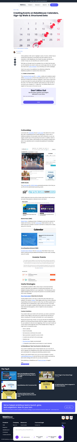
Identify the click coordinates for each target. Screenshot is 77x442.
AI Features (5, 432)
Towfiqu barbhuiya (20, 48)
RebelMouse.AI (6, 430)
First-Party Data (26, 296)
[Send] (60, 437)
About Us (45, 4)
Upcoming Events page (28, 76)
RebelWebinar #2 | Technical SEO (27, 385)
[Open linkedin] (62, 425)
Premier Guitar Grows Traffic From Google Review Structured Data (26, 395)
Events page (40, 132)
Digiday (33, 300)
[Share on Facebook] (15, 60)
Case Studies (24, 425)
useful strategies (32, 66)
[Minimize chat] (64, 427)
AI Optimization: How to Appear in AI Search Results (65, 385)
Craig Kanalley (20, 51)
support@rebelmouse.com (27, 356)
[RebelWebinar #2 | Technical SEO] (9, 385)
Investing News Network (26, 250)
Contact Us (37, 425)
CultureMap (31, 132)
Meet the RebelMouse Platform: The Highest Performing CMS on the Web (26, 375)
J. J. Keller (38, 76)
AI (23, 343)
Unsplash (26, 48)
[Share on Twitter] (15, 62)
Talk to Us (53, 4)
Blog (17, 9)
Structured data (26, 341)
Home (14, 9)
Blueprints (5, 427)
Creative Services (7, 434)
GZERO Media (34, 185)
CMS (4, 425)
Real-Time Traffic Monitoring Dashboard (38, 1)
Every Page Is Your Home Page (63, 375)
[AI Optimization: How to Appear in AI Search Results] (46, 385)
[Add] (17, 437)
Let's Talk (68, 407)
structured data (28, 77)
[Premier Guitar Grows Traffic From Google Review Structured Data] (9, 394)
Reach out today (42, 360)
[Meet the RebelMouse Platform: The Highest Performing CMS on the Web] (9, 375)
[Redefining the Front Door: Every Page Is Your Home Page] (46, 375)
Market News (24, 221)
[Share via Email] (15, 65)
